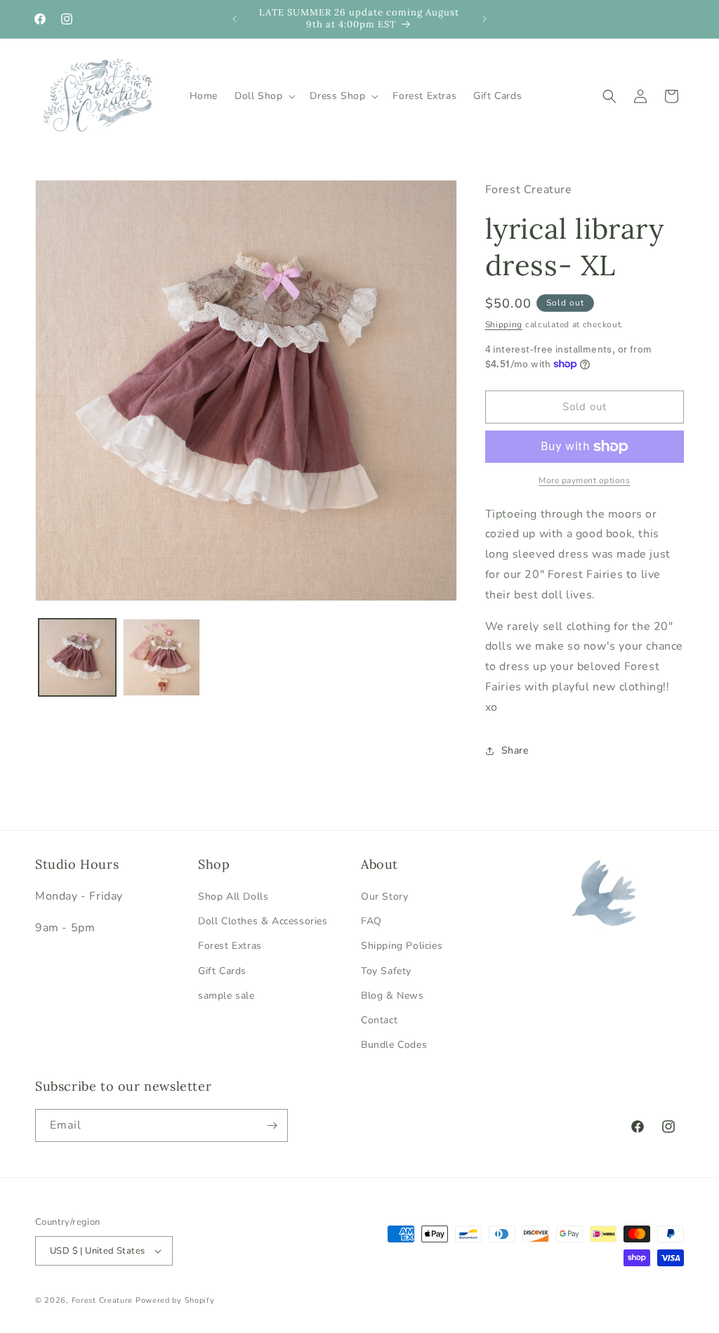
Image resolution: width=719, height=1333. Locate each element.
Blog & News (392, 995)
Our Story (384, 896)
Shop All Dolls (233, 896)
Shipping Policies (401, 945)
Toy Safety (386, 971)
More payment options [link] (584, 480)
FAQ (371, 921)
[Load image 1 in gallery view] (77, 657)
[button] (263, 96)
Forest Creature (102, 1300)
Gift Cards (222, 971)
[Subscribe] (271, 1125)
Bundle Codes (394, 1044)
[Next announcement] (484, 19)
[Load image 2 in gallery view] (161, 657)
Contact (379, 1020)
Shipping (504, 324)
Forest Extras (230, 945)
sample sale (226, 995)
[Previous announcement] (234, 19)
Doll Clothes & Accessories (263, 921)
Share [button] (515, 750)
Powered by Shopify (175, 1300)
